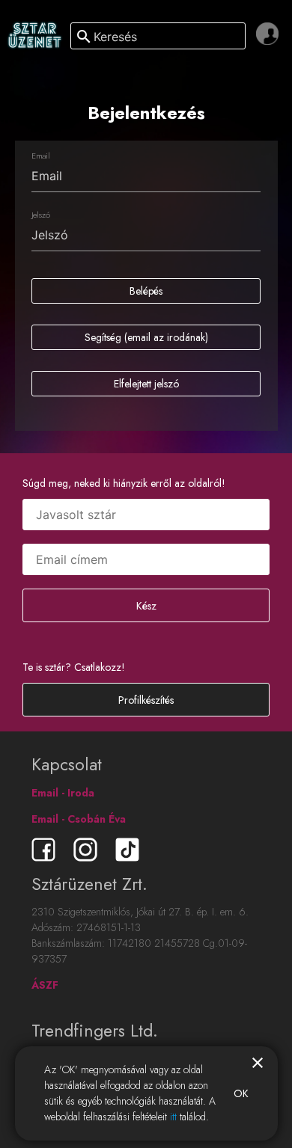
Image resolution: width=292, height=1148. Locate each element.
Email (40, 156)
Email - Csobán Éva (78, 818)
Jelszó (40, 215)
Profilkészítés (146, 700)
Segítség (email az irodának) (146, 337)
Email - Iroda (62, 792)
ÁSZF (44, 984)
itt (173, 1116)
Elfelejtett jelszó (146, 383)
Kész (146, 605)
